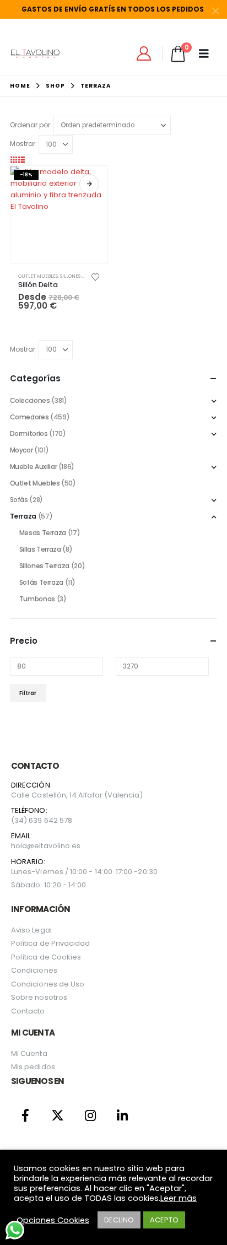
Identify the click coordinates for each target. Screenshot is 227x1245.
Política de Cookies (46, 957)
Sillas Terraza (40, 549)
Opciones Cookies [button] (53, 1220)
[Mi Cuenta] (144, 53)
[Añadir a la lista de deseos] (95, 276)
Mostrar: (23, 143)
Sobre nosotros (39, 997)
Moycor (21, 450)
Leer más (178, 1198)
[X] (58, 1115)
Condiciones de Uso (47, 984)
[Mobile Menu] (207, 53)
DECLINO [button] (119, 1220)
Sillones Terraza (81, 276)
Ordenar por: (31, 125)
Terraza (23, 516)
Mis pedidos (33, 1066)
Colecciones (30, 400)
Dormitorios (29, 433)
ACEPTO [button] (164, 1220)
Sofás (19, 499)
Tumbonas (37, 598)
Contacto (28, 1011)
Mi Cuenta (29, 1053)
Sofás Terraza (41, 582)
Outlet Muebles (38, 276)
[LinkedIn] (122, 1115)
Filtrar (27, 693)
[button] (14, 159)
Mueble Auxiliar (33, 466)
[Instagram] (90, 1115)
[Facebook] (25, 1115)
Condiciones (34, 970)
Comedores (29, 417)
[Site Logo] (35, 54)
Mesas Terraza (42, 532)
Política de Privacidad (50, 943)
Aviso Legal (31, 930)
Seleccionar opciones (89, 184)
